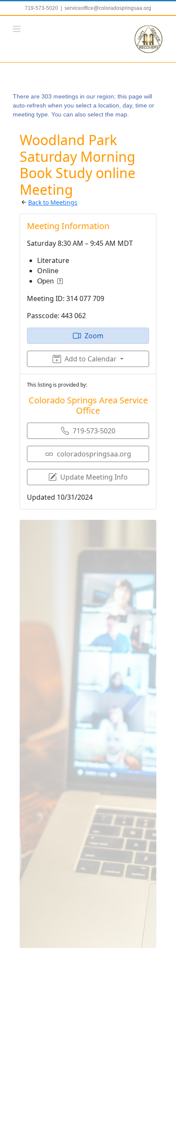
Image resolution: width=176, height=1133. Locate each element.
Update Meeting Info (94, 477)
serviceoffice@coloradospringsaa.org (108, 8)
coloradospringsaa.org (94, 454)
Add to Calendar (91, 359)
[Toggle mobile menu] (17, 28)
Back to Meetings (52, 202)
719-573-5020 (94, 430)
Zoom (94, 335)
